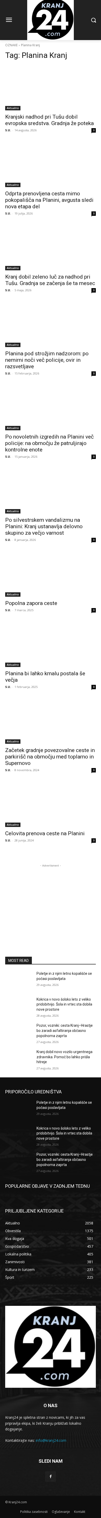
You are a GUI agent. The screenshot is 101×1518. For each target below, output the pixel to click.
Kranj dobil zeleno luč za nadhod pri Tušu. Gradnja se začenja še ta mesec (50, 280)
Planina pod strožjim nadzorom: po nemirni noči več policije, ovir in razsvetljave (47, 360)
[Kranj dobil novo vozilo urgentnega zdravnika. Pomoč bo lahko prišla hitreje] (18, 1059)
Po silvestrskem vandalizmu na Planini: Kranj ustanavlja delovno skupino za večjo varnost (44, 526)
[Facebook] (50, 1476)
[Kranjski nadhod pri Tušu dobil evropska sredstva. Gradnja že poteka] (50, 87)
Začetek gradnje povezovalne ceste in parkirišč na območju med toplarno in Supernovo (50, 756)
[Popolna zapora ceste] (50, 574)
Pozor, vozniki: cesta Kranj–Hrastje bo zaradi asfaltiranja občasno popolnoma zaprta (65, 1030)
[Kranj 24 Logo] (50, 1347)
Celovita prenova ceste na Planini (45, 833)
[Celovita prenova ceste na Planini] (50, 804)
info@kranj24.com (51, 1440)
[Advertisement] (50, 900)
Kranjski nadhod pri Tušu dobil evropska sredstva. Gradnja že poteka (49, 120)
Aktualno (13, 108)
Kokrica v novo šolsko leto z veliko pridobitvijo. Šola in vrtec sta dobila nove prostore (64, 1004)
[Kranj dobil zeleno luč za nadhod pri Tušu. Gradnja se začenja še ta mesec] (50, 247)
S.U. (8, 130)
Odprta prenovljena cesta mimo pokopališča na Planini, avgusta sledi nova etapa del (49, 200)
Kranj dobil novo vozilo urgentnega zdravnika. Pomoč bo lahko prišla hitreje (64, 1057)
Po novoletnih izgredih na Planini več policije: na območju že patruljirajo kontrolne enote (49, 443)
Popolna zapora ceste (31, 603)
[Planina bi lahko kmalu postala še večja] (50, 644)
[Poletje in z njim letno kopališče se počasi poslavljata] (18, 980)
